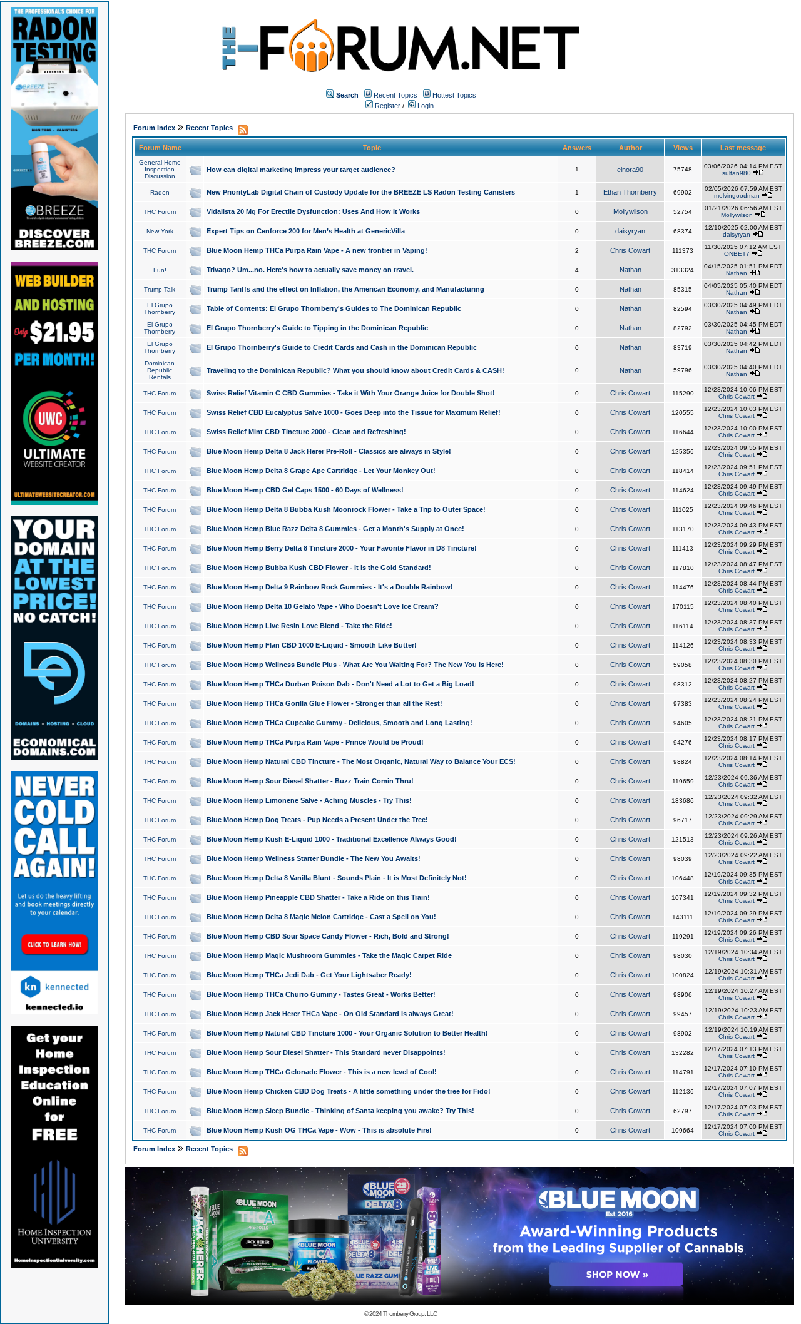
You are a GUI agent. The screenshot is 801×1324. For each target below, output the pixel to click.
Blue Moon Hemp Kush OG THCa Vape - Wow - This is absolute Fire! (319, 1130)
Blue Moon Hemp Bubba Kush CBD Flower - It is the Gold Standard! (319, 567)
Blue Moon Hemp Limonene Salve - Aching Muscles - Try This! (309, 800)
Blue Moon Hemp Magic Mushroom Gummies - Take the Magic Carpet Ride (329, 955)
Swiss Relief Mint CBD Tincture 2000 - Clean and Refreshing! (306, 431)
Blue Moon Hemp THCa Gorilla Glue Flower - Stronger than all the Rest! (324, 703)
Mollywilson (630, 211)
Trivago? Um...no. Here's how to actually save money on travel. (310, 269)
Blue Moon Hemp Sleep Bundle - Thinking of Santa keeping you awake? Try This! (340, 1110)
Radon (160, 192)
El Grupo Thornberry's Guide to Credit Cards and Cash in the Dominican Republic (342, 347)
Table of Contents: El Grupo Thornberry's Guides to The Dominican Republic (334, 308)
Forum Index (154, 127)
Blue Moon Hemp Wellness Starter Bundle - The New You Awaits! (314, 858)
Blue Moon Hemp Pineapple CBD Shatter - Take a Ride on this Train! (318, 897)
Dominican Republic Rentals (160, 370)
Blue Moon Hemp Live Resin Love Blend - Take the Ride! (299, 625)
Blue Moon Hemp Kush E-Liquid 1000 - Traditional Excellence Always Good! (332, 839)
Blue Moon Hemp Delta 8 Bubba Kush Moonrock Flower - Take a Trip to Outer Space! (346, 509)
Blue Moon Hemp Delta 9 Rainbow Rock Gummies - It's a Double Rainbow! (330, 587)
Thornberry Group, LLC (410, 1313)
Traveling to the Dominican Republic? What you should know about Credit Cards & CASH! (355, 370)
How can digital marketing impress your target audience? (301, 169)
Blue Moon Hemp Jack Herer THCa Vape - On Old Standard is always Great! (330, 1013)
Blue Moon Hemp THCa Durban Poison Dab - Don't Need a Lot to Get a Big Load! (340, 684)
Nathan (630, 269)
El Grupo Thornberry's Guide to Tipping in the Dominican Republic (317, 328)
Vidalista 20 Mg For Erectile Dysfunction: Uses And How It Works (313, 211)
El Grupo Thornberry (159, 308)
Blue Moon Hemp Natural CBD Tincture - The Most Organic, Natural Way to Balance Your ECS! (361, 761)
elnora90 (630, 169)
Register (386, 105)
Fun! (159, 270)
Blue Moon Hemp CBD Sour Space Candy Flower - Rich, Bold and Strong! (328, 936)
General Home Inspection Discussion (160, 169)
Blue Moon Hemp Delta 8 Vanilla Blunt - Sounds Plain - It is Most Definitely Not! (337, 878)
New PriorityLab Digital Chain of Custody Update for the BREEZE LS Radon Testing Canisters (361, 192)
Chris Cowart (630, 250)
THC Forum (159, 211)
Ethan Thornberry (630, 192)
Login (425, 105)
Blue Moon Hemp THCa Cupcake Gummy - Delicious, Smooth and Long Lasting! (339, 722)
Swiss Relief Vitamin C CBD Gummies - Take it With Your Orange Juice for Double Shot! (351, 393)
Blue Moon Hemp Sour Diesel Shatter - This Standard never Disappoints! (326, 1052)
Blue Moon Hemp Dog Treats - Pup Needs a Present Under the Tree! (317, 819)
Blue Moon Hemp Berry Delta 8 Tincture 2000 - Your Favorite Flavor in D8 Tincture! (342, 548)
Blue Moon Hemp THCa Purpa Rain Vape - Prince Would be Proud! (315, 742)
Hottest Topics (454, 95)
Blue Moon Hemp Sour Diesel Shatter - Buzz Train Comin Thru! (310, 781)
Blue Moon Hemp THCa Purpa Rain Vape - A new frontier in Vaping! (317, 250)
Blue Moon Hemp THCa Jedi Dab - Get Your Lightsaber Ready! (309, 975)
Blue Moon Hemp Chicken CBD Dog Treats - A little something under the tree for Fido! (349, 1091)
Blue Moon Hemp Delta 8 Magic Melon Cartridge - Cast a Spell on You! (321, 916)
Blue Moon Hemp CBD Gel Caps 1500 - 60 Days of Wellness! (305, 490)
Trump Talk (159, 289)
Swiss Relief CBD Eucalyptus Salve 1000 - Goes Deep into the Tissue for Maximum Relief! (354, 412)
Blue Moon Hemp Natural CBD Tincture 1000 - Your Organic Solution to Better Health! (347, 1033)
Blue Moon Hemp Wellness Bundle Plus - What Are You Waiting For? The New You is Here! (355, 664)
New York (159, 231)
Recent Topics (395, 95)
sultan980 (736, 173)
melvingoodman (737, 195)
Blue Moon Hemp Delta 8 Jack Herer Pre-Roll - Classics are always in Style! (329, 451)
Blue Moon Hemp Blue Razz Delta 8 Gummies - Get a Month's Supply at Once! (335, 528)
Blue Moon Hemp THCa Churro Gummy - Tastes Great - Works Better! (321, 994)
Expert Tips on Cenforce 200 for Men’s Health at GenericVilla (306, 231)
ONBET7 (737, 253)
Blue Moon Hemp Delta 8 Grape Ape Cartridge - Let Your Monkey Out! (321, 470)
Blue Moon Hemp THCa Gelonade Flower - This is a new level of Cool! (322, 1072)
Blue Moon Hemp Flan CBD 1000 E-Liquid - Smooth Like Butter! (312, 645)
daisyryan (630, 231)
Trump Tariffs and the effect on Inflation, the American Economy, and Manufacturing (345, 289)
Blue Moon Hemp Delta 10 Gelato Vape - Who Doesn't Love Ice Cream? (323, 606)
